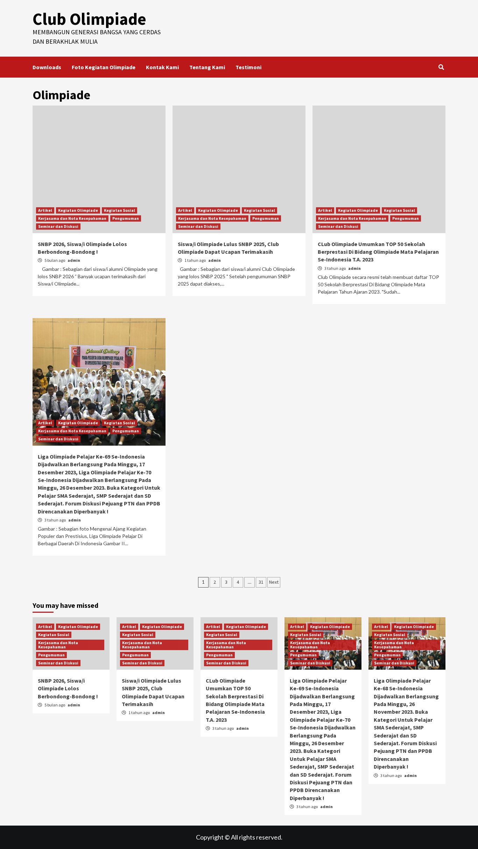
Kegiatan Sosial (119, 210)
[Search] (441, 67)
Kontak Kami (162, 67)
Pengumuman (125, 218)
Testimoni (248, 67)
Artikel (45, 210)
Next (274, 582)
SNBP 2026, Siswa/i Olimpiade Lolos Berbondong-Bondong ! (68, 688)
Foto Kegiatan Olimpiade (103, 67)
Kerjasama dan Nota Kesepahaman (72, 218)
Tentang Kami (207, 67)
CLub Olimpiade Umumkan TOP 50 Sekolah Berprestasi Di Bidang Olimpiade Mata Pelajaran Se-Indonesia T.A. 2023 (378, 251)
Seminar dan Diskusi (58, 226)
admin (74, 260)
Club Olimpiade (89, 18)
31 (261, 582)
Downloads (47, 67)
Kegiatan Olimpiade (78, 210)
